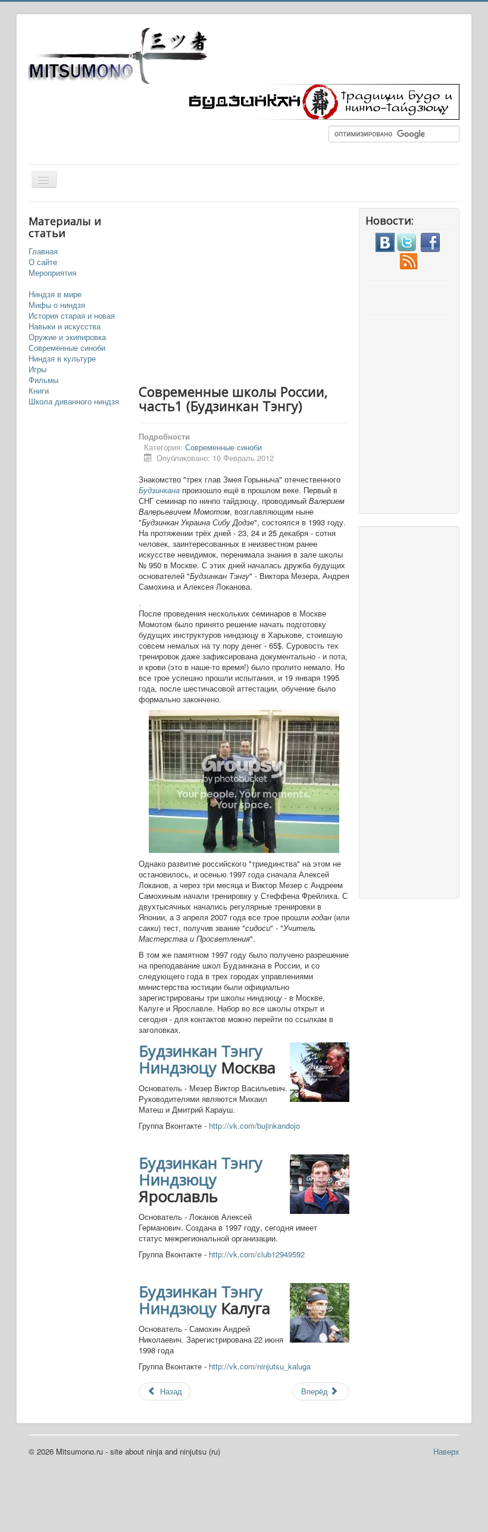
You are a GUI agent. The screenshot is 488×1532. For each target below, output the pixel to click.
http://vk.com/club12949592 (257, 1254)
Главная (43, 251)
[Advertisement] (287, 291)
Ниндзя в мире (55, 294)
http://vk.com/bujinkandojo (254, 1125)
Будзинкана (159, 490)
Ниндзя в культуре (62, 358)
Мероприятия (52, 272)
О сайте (43, 262)
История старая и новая (72, 315)
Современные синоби (67, 347)
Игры (37, 369)
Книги (39, 390)
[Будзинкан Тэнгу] (320, 100)
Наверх (446, 1451)
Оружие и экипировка (67, 337)
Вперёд (315, 1391)
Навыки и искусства (65, 326)
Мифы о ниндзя (57, 305)
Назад (170, 1391)
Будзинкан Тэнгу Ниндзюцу (200, 1059)
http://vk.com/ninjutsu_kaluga (260, 1366)
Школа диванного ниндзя (74, 401)
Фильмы (43, 380)
